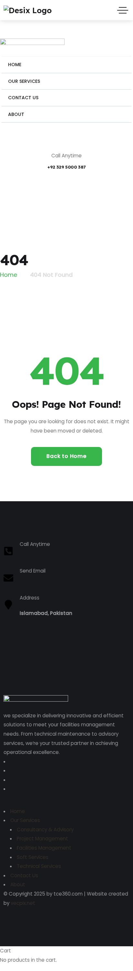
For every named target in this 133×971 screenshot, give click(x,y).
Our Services (25, 820)
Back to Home (66, 456)
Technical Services (39, 866)
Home (17, 811)
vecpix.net (23, 903)
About (17, 884)
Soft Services (32, 857)
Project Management (42, 838)
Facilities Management (44, 847)
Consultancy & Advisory (45, 829)
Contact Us (24, 875)
